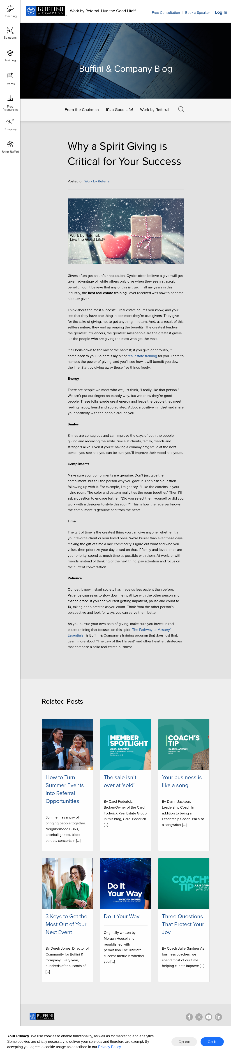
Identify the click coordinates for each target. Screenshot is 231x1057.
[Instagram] (199, 1017)
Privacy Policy (109, 1047)
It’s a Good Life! (119, 109)
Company (10, 129)
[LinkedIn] (218, 1017)
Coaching (10, 16)
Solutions (10, 38)
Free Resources (10, 107)
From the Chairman (82, 109)
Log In (221, 12)
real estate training (142, 356)
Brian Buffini (10, 152)
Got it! (212, 1042)
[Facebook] (189, 1017)
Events (10, 84)
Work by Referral (154, 109)
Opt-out (184, 1042)
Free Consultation (166, 12)
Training (10, 60)
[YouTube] (208, 1017)
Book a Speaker (197, 12)
